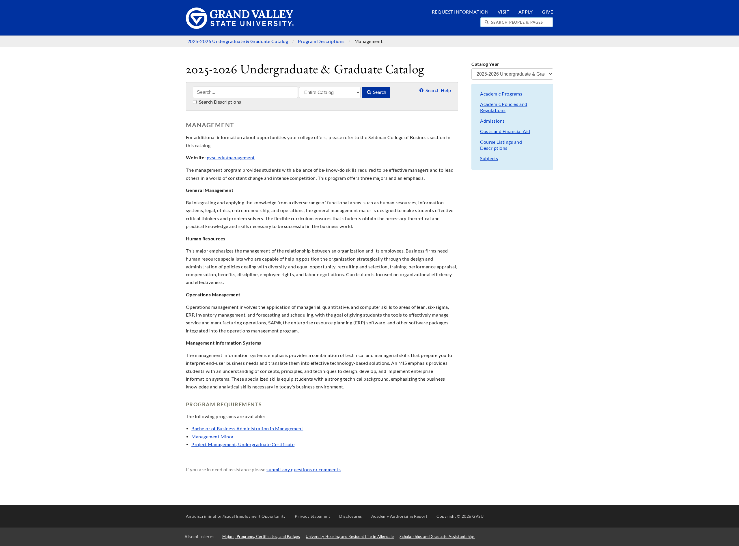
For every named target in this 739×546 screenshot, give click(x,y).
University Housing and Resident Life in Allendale (350, 536)
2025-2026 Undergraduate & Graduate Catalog (238, 41)
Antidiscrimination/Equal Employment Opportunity (236, 516)
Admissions (492, 121)
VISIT (504, 11)
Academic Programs (501, 93)
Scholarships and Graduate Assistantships (437, 536)
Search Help (438, 90)
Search (379, 92)
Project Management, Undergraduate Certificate (242, 444)
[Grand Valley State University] (240, 27)
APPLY (525, 11)
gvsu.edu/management (231, 157)
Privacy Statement (312, 516)
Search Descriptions (219, 101)
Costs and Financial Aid (505, 131)
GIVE (547, 11)
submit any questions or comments (303, 469)
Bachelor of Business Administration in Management (247, 428)
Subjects (489, 158)
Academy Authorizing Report (399, 516)
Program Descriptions (322, 41)
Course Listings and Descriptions (501, 145)
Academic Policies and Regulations (503, 107)
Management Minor (212, 436)
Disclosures (350, 516)
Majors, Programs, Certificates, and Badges (261, 536)
